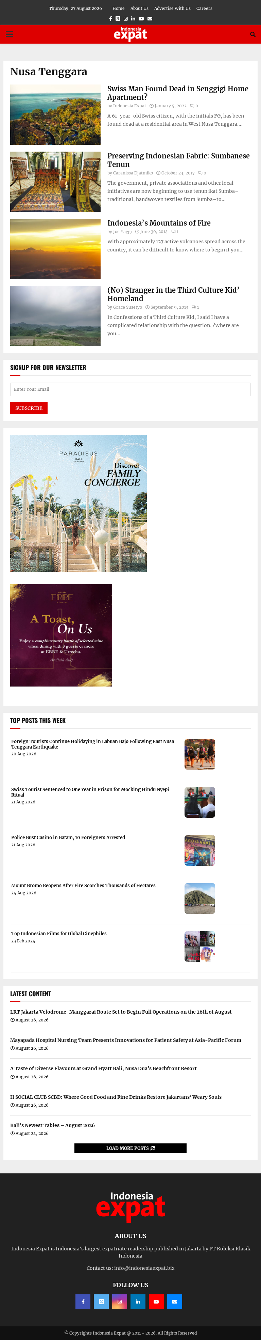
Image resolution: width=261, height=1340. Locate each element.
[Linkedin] (137, 1301)
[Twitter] (101, 1301)
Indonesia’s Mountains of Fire (159, 223)
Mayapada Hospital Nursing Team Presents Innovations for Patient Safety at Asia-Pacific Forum (125, 1040)
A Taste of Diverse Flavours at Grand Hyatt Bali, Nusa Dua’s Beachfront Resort (103, 1068)
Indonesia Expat (129, 105)
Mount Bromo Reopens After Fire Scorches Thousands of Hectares (83, 886)
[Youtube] (156, 1301)
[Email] (174, 1301)
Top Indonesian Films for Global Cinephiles (59, 934)
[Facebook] (82, 1301)
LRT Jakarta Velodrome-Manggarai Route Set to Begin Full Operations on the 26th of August (121, 1012)
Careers (204, 8)
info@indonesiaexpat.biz (144, 1268)
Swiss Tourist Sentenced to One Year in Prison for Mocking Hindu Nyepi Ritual (90, 792)
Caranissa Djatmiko (133, 172)
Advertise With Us (172, 8)
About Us (139, 8)
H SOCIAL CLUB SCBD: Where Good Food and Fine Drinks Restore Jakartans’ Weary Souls (116, 1097)
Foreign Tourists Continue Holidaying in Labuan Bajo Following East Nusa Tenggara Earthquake (92, 744)
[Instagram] (119, 1301)
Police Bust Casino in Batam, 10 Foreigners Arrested (68, 838)
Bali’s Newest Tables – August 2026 (52, 1125)
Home (118, 8)
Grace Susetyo (127, 307)
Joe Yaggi (122, 231)
